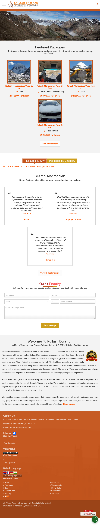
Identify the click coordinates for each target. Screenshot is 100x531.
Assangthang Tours (45, 166)
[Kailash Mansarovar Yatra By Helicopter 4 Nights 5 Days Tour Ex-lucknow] (50, 111)
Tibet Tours (12, 166)
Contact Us (56, 491)
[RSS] (7, 496)
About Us (55, 483)
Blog (6, 488)
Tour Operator (9, 443)
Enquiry (8, 493)
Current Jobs (10, 491)
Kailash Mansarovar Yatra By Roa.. (50, 87)
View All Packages (50, 143)
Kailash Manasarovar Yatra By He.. (19, 87)
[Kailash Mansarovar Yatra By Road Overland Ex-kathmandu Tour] (50, 71)
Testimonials (56, 485)
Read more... (69, 404)
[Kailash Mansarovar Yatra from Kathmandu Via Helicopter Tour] (81, 71)
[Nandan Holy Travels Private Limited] (23, 4)
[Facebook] (14, 433)
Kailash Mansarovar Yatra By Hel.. (50, 126)
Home (7, 483)
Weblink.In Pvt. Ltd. (33, 506)
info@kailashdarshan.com (20, 427)
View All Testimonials (50, 273)
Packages (9, 485)
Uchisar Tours (26, 166)
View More (27, 214)
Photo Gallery (56, 488)
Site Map (55, 493)
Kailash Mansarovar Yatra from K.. (81, 87)
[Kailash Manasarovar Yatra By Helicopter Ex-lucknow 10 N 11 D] (19, 71)
